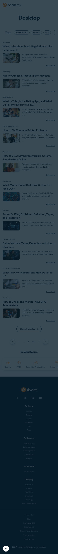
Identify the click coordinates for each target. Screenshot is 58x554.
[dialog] (29, 277)
